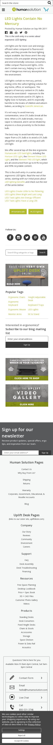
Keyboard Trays (36, 304)
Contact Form (26, 678)
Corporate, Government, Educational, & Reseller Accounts (26, 496)
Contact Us (26, 469)
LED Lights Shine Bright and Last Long (23, 194)
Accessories (26, 632)
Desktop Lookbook (26, 588)
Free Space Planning (26, 585)
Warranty (26, 490)
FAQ (27, 560)
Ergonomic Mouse (17, 309)
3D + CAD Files (26, 596)
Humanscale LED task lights (18, 153)
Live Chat (24, 697)
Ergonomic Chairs (16, 297)
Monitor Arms (15, 314)
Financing (26, 571)
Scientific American (34, 106)
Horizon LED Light (13, 156)
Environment (26, 543)
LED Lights (33, 309)
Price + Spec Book (26, 592)
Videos (26, 603)
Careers (26, 546)
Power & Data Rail (26, 643)
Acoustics (26, 647)
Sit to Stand (33, 314)
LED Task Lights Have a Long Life (21, 200)
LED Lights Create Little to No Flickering (24, 191)
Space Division (26, 639)
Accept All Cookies (21, 741)
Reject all (21, 735)
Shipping (26, 479)
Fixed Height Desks (26, 624)
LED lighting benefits (15, 181)
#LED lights (36, 211)
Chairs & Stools (27, 628)
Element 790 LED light (29, 159)
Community (26, 539)
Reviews (26, 535)
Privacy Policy (34, 724)
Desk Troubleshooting (26, 567)
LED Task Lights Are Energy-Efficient (23, 197)
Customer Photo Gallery (27, 600)
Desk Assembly (26, 564)
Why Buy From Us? (26, 473)
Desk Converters (26, 621)
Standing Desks (27, 617)
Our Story (26, 531)
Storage (26, 636)
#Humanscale (18, 211)
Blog (26, 504)
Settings (21, 730)
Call (26, 707)
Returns (26, 483)
